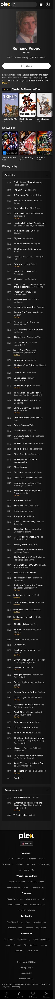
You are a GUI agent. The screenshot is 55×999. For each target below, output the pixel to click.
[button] (48, 4)
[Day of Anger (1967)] (45, 107)
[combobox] (26, 4)
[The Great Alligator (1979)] (27, 146)
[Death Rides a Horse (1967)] (27, 107)
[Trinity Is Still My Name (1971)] (10, 107)
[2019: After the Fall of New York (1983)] (10, 146)
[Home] (5, 4)
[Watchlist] (41, 4)
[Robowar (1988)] (45, 146)
